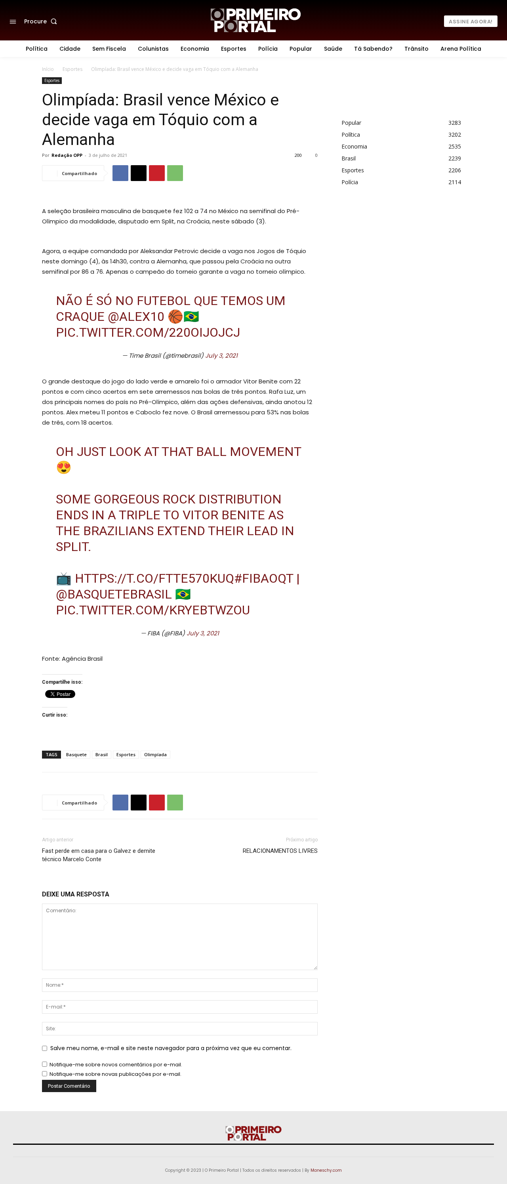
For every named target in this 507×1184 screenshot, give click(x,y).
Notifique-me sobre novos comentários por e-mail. (116, 1064)
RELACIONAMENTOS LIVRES (280, 850)
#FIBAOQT (263, 578)
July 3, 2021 (221, 355)
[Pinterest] (157, 173)
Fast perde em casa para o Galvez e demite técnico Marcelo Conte (98, 855)
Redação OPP (66, 155)
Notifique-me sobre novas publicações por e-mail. (115, 1074)
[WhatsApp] (175, 173)
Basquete (76, 754)
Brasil (101, 754)
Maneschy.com (326, 1170)
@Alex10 (136, 316)
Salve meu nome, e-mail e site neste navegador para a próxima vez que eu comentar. (171, 1048)
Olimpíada (155, 754)
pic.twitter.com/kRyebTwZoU (153, 610)
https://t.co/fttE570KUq (154, 578)
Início (48, 69)
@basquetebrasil (114, 594)
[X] (139, 173)
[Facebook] (120, 173)
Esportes (72, 69)
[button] (42, 21)
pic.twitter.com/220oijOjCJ (148, 332)
